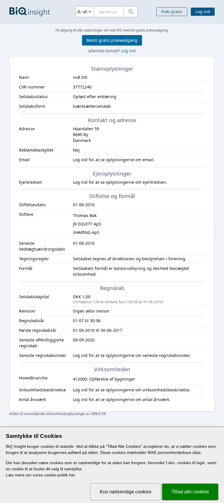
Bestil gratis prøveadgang (112, 40)
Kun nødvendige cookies (125, 491)
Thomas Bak (85, 215)
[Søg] (131, 11)
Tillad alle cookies (190, 491)
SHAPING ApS (86, 232)
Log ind (202, 11)
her (72, 475)
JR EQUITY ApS (87, 224)
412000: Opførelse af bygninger (104, 379)
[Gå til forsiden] (29, 11)
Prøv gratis (171, 11)
